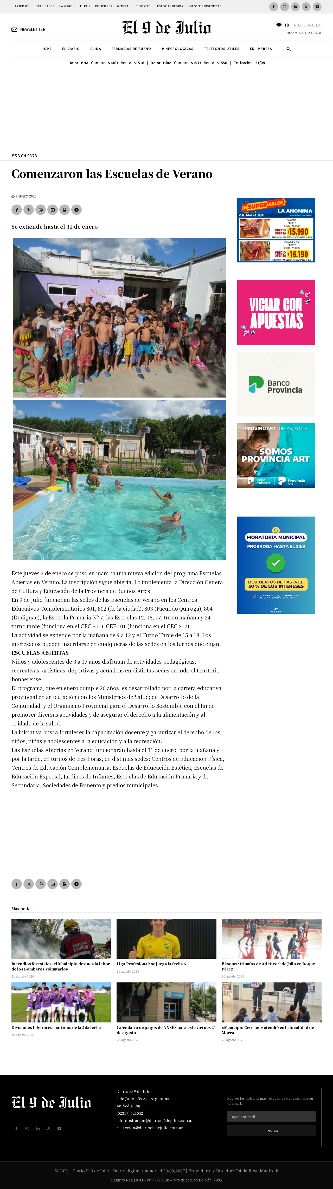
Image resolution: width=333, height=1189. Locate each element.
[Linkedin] (295, 6)
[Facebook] (273, 6)
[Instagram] (284, 6)
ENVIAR (271, 1131)
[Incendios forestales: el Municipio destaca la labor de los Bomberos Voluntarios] (61, 939)
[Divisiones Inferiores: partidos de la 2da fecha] (61, 1002)
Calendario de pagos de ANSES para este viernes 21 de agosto (166, 1030)
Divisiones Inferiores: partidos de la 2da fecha (56, 1027)
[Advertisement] (166, 114)
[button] (288, 49)
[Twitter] (306, 6)
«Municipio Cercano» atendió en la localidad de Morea (268, 1030)
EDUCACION (24, 155)
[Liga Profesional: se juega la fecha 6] (166, 939)
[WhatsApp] (40, 209)
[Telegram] (76, 209)
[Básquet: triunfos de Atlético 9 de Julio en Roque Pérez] (272, 939)
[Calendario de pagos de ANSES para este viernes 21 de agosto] (166, 1002)
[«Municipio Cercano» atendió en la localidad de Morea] (272, 1002)
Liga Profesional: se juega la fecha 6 (151, 963)
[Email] (52, 209)
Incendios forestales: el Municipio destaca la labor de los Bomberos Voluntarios (60, 966)
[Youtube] (317, 6)
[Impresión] (64, 209)
